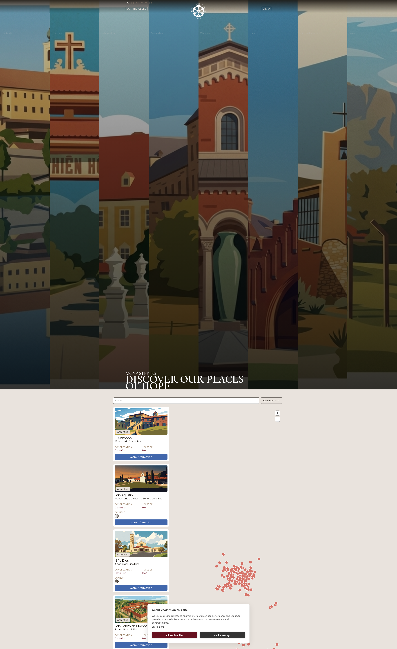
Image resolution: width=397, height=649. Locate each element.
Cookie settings (222, 635)
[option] (132, 3)
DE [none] (137, 3)
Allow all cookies (174, 635)
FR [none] (146, 3)
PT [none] (150, 3)
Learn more (158, 626)
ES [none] (132, 3)
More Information (141, 457)
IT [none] (142, 3)
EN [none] (128, 3)
